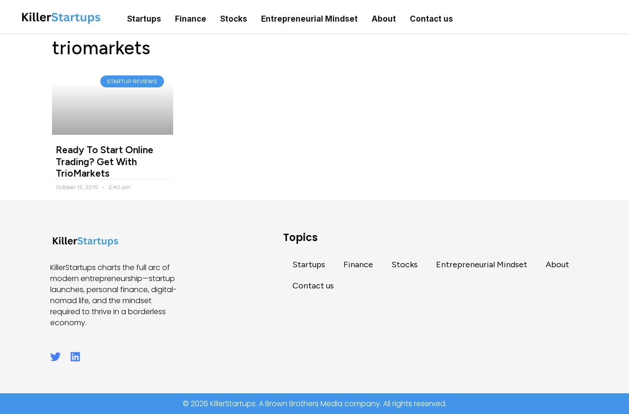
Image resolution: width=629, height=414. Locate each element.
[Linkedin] (75, 356)
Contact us (431, 18)
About (384, 18)
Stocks (233, 18)
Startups (144, 18)
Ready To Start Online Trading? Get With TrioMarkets (104, 161)
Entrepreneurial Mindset (309, 18)
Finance (190, 18)
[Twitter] (55, 356)
